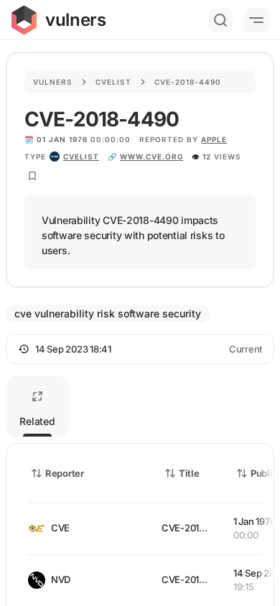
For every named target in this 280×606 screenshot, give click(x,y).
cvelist (81, 156)
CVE (60, 527)
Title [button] (189, 473)
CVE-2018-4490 (197, 527)
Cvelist (113, 82)
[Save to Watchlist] (32, 176)
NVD (60, 579)
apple (214, 139)
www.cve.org (151, 156)
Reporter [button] (64, 473)
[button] (140, 349)
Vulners (53, 82)
